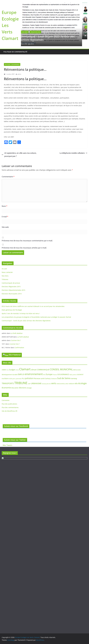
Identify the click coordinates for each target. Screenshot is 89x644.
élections (22, 381)
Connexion (5, 393)
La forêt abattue (16, 326)
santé (43, 372)
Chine (17, 363)
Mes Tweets (7, 445)
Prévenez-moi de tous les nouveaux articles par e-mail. (24, 241)
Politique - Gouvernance (47, 27)
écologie (82, 376)
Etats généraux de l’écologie (12, 303)
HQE (70, 367)
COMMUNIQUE (42, 362)
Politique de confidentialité (15, 45)
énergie (29, 381)
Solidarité (54, 372)
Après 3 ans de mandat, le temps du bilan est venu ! (21, 307)
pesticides (18, 372)
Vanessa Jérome (46, 377)
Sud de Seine (63, 371)
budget (12, 363)
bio (8, 363)
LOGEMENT (79, 368)
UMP (29, 377)
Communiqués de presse (11, 276)
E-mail (5, 210)
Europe (49, 367)
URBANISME (36, 376)
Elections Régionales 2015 (11, 280)
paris (13, 372)
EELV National (15, 348)
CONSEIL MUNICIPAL (61, 362)
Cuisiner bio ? (16, 334)
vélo (76, 376)
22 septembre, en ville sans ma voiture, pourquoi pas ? (20, 148)
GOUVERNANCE (63, 367)
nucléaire (5, 372)
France (55, 368)
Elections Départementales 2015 (13, 283)
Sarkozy (48, 372)
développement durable (9, 368)
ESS (44, 368)
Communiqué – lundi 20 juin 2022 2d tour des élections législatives (26, 314)
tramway (73, 372)
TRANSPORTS (8, 376)
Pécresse (37, 371)
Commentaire (8, 169)
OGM (10, 372)
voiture (71, 377)
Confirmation (19, 341)
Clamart (24, 362)
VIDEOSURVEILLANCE (62, 377)
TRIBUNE (20, 376)
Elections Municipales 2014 (11, 287)
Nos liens (5, 269)
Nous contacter (7, 265)
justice (74, 367)
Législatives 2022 (32, 27)
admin (40, 35)
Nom (4, 199)
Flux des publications (9, 397)
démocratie (77, 363)
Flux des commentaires (10, 401)
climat (33, 362)
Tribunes (5, 273)
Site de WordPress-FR (9, 404)
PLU (23, 372)
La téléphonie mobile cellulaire (72, 146)
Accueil (4, 262)
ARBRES (4, 363)
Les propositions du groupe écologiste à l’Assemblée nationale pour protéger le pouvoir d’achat (36, 310)
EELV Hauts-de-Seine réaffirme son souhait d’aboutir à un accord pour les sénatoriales (33, 299)
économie (6, 380)
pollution (29, 371)
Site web (5, 220)
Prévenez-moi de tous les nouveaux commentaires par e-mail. (27, 234)
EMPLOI (21, 367)
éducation (15, 381)
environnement (34, 367)
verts (53, 376)
